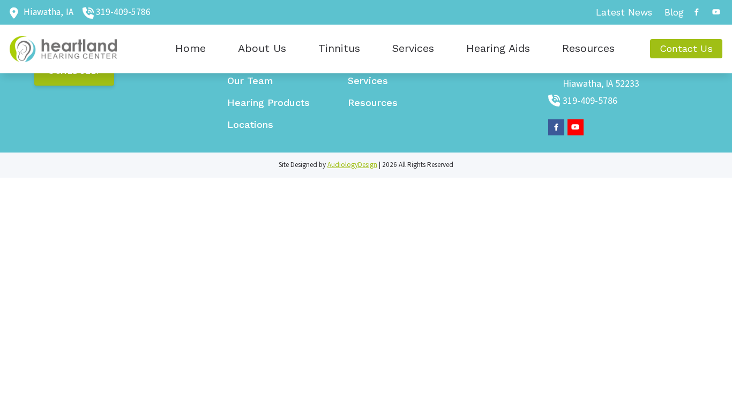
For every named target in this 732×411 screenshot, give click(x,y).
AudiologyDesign (352, 165)
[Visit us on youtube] (715, 12)
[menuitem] (624, 12)
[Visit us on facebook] (696, 12)
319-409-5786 (123, 12)
